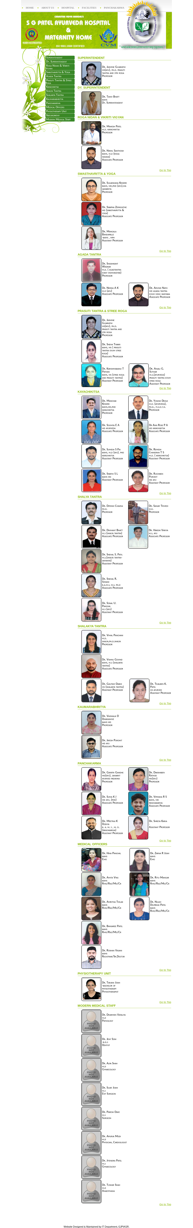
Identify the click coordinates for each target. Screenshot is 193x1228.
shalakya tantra (55, 95)
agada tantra (53, 76)
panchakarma (53, 103)
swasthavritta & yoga (58, 72)
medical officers (55, 107)
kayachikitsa (52, 86)
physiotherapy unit (56, 111)
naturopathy (53, 115)
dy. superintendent (56, 61)
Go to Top (165, 170)
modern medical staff (58, 119)
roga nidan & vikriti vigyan (57, 67)
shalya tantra (53, 91)
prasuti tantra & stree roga (58, 82)
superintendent (54, 57)
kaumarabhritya (54, 99)
